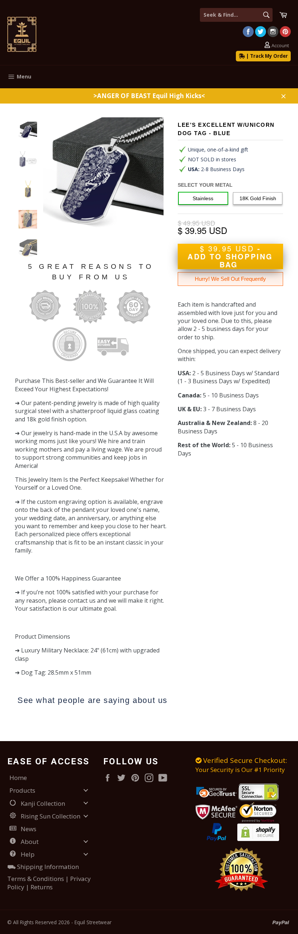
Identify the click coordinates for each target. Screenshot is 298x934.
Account (280, 46)
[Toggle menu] (85, 790)
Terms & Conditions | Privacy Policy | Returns (49, 882)
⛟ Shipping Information (43, 866)
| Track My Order (266, 56)
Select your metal (205, 185)
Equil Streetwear (93, 922)
